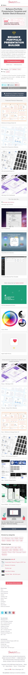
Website (4, 78)
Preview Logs (8, 568)
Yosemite (4, 552)
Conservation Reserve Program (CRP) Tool (15, 562)
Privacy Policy (21, 666)
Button (3, 540)
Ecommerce (5, 549)
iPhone (9, 552)
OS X (21, 549)
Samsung (19, 552)
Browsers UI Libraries (10, 565)
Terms (15, 666)
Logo (21, 540)
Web (19, 547)
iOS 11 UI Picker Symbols (6, 629)
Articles (2, 599)
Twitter (23, 77)
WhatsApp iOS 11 (4, 619)
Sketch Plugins (4, 598)
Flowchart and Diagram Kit (6, 633)
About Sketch (3, 604)
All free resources (4, 591)
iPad (14, 552)
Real (13, 540)
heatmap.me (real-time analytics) (17, 672)
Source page (10, 78)
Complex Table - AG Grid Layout (12, 574)
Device (21, 538)
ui (10, 69)
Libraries (2, 595)
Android (7, 547)
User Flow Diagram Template (7, 621)
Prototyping (3, 601)
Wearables (15, 549)
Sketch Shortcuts (4, 593)
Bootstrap (4, 554)
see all (13, 559)
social (7, 71)
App (16, 547)
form (19, 69)
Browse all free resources (15, 583)
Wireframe (7, 538)
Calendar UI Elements (5, 631)
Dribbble (18, 77)
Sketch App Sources (17, 664)
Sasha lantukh (12, 77)
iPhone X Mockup (4, 628)
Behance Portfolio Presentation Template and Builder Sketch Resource (14, 11)
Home (2, 590)
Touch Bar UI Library (10, 571)
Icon (12, 538)
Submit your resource (5, 606)
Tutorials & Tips (4, 596)
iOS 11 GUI (3, 634)
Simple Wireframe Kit (5, 624)
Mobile (16, 538)
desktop (14, 69)
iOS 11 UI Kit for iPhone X (6, 623)
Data (10, 549)
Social (24, 552)
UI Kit (12, 547)
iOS (3, 547)
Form (17, 540)
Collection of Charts (5, 626)
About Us (3, 603)
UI (2, 538)
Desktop (9, 540)
